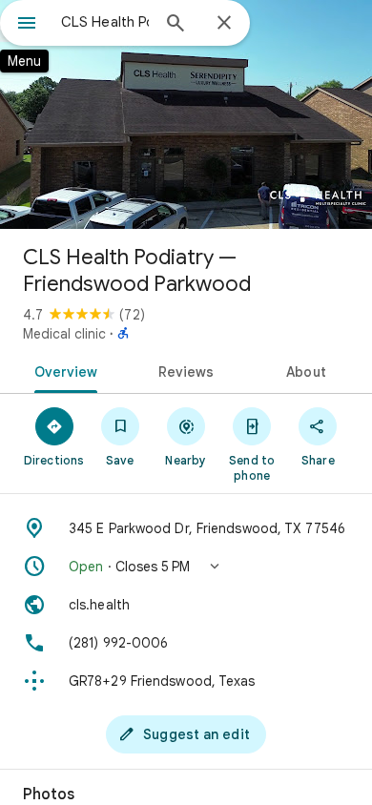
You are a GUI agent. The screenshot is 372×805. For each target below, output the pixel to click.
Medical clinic (64, 333)
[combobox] (105, 21)
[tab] (62, 370)
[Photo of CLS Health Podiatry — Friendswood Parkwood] (186, 114)
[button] (186, 566)
